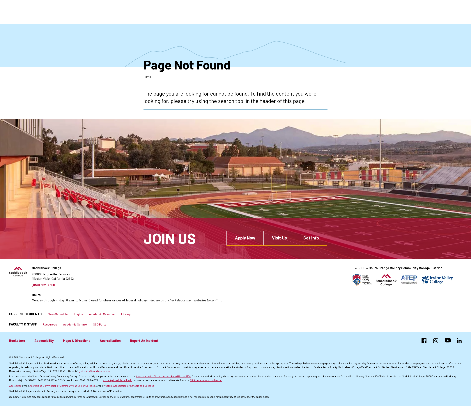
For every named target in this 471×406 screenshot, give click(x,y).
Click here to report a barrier (206, 380)
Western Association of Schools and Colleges (128, 385)
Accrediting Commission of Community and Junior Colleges (62, 385)
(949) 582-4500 (43, 285)
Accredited (15, 385)
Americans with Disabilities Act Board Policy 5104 (163, 376)
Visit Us (279, 237)
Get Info (311, 237)
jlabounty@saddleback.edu (94, 371)
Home (147, 76)
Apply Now (245, 237)
